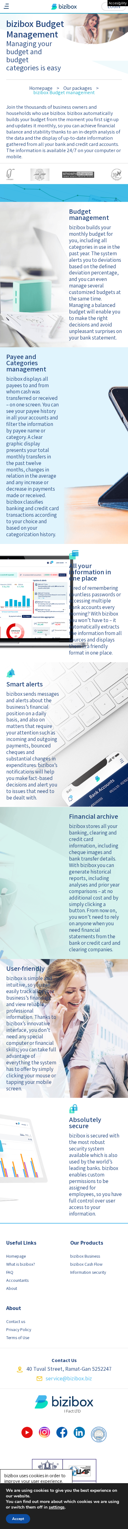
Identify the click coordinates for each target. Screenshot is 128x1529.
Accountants (17, 1280)
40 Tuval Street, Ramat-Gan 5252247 (69, 1368)
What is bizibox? (20, 1264)
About (11, 1288)
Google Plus (44, 1432)
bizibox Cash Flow (86, 1264)
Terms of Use (17, 1337)
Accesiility (118, 3)
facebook (61, 1432)
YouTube (27, 1432)
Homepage (16, 1256)
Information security (88, 1272)
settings (57, 1507)
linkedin (79, 1432)
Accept (18, 1518)
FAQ (9, 1272)
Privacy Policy (18, 1329)
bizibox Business (85, 1256)
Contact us (15, 1321)
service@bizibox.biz (69, 1378)
